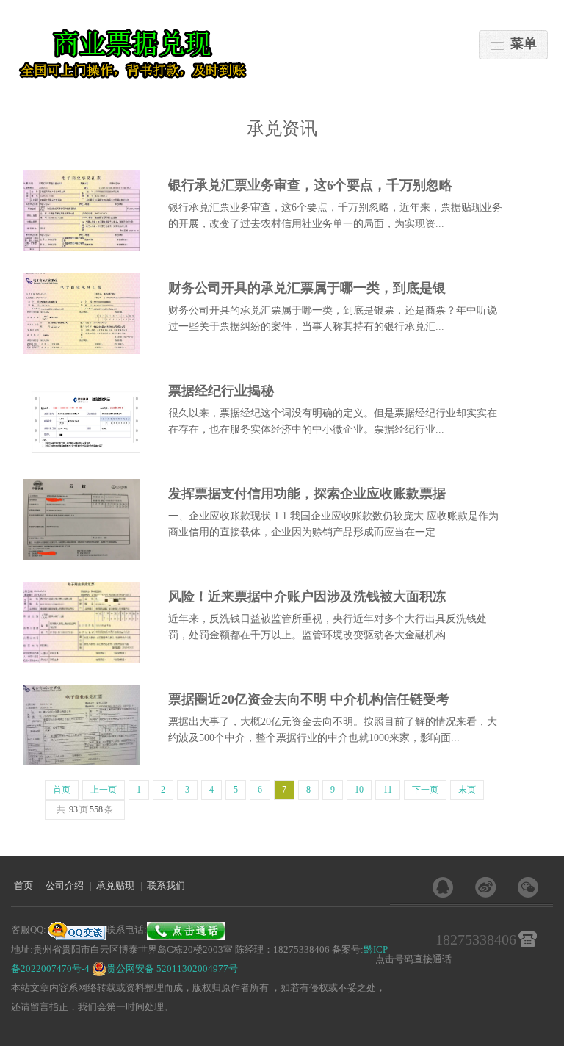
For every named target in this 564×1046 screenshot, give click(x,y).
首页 (61, 789)
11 (387, 789)
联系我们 (166, 885)
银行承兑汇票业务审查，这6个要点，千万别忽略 (310, 185)
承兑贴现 (115, 885)
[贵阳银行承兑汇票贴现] (135, 54)
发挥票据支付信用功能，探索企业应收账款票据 (307, 493)
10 (359, 789)
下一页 (425, 789)
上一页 (103, 789)
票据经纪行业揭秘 (221, 390)
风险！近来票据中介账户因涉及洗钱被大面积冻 (307, 596)
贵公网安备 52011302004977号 (172, 968)
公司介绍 (65, 885)
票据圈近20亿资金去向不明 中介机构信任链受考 (308, 699)
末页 (467, 789)
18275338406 (475, 939)
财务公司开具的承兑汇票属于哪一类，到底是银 (307, 288)
